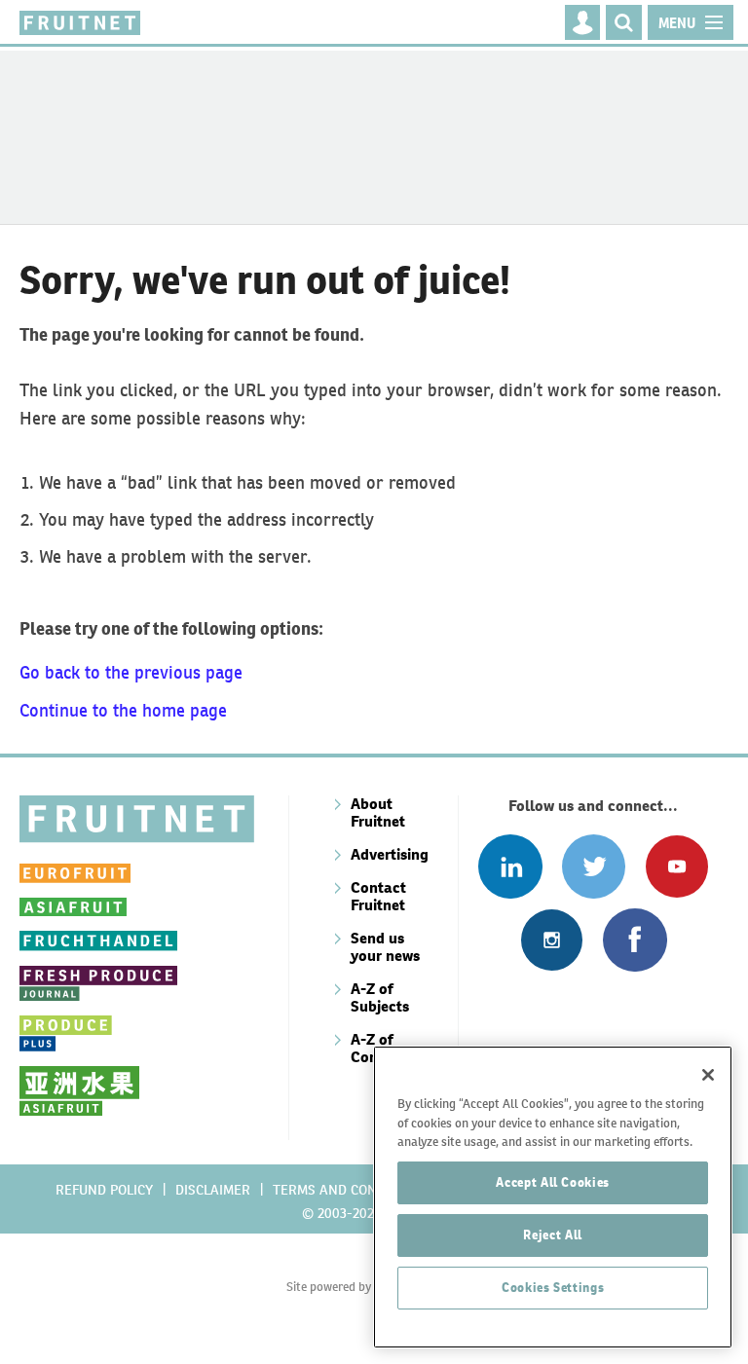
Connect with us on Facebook (634, 940)
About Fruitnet (378, 812)
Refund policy (104, 1189)
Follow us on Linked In (510, 866)
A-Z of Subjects (380, 997)
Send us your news (385, 947)
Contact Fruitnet (378, 896)
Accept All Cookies (553, 1182)
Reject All (552, 1235)
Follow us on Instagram (551, 940)
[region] (552, 1197)
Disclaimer (212, 1189)
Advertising (390, 854)
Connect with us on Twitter (593, 866)
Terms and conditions (350, 1189)
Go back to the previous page (131, 672)
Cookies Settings (553, 1287)
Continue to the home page (123, 710)
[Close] (708, 1074)
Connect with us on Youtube (676, 866)
